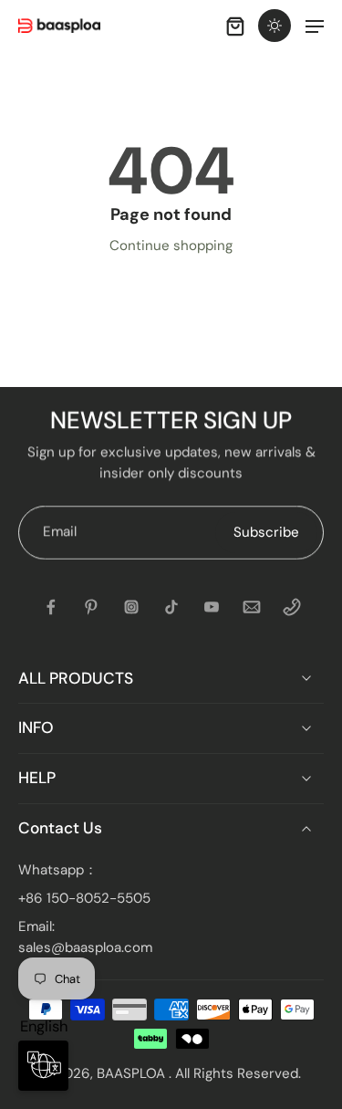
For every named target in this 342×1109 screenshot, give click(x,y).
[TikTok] (171, 607)
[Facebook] (51, 607)
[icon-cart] (234, 25)
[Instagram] (131, 607)
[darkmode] (274, 25)
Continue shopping (171, 245)
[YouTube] (212, 607)
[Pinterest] (91, 607)
